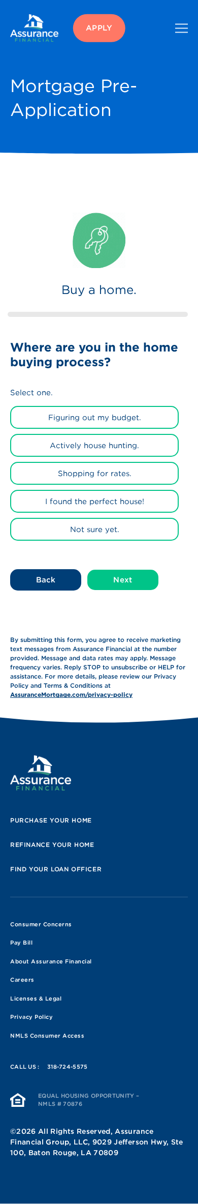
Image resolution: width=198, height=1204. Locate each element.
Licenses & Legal (35, 998)
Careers (22, 979)
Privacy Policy (31, 1016)
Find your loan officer (56, 869)
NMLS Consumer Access (47, 1035)
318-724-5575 (67, 1066)
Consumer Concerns (41, 924)
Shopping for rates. (94, 473)
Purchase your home (51, 820)
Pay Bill (21, 942)
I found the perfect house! (94, 501)
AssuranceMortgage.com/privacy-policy (71, 694)
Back (45, 579)
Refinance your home (52, 844)
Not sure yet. (94, 529)
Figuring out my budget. (94, 417)
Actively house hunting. (94, 445)
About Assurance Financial (51, 961)
